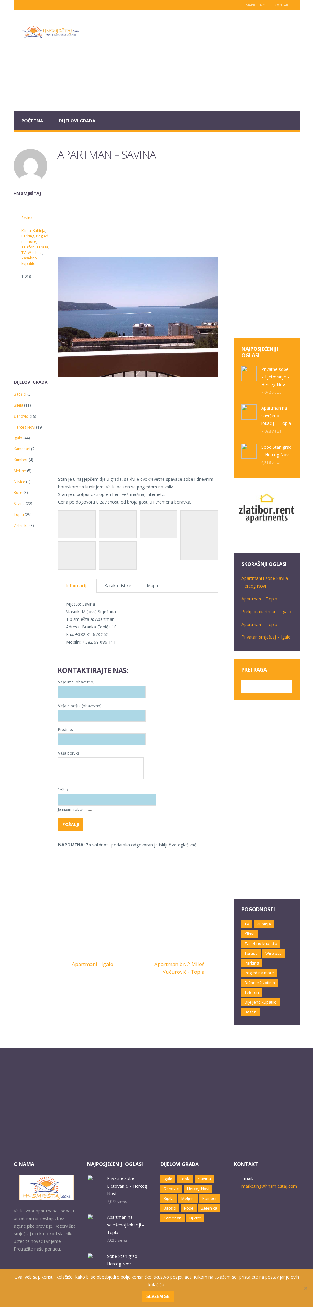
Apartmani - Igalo (92, 964)
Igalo (18, 437)
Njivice (19, 481)
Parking (27, 236)
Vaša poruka (69, 753)
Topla (19, 514)
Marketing (255, 5)
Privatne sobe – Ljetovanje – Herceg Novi (275, 376)
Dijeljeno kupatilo (261, 1002)
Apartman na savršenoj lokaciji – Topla (276, 415)
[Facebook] (31, 5)
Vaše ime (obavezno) (76, 682)
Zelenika (21, 525)
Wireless (35, 252)
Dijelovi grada (77, 121)
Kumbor (21, 459)
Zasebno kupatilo (29, 260)
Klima (26, 230)
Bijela (18, 405)
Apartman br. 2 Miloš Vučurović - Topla (179, 968)
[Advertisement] (193, 60)
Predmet (65, 729)
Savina (26, 217)
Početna (32, 121)
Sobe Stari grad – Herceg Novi (276, 451)
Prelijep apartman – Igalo (266, 611)
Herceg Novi (24, 427)
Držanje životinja (260, 982)
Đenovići (21, 416)
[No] (305, 1288)
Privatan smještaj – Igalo (266, 637)
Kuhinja (39, 230)
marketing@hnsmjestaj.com (269, 1186)
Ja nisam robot (71, 809)
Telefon (28, 247)
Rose (18, 492)
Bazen (250, 1012)
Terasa (42, 247)
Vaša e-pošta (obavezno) (79, 705)
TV (23, 252)
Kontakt (282, 5)
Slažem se (158, 1296)
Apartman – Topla (259, 599)
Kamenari (22, 448)
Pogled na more (34, 239)
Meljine (20, 470)
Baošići (20, 394)
